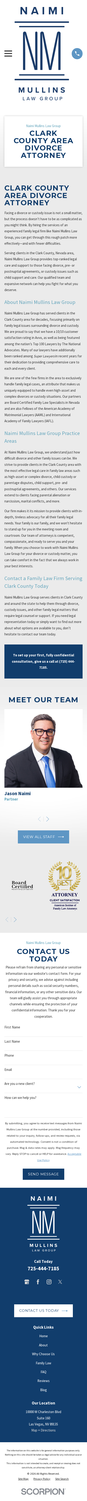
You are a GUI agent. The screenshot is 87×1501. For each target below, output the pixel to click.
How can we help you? (20, 1098)
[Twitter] (60, 1281)
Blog (43, 1390)
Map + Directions (43, 1430)
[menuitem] (23, 1478)
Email (8, 1070)
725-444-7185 (43, 1268)
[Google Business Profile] (26, 1281)
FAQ (43, 1372)
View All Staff (39, 837)
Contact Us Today (39, 1310)
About (43, 1345)
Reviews (43, 1381)
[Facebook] (37, 1281)
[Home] (42, 53)
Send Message (43, 1174)
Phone (9, 1055)
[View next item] (47, 819)
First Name (12, 1027)
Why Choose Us (43, 1354)
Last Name (12, 1041)
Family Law (43, 1363)
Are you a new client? (19, 1084)
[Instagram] (49, 1281)
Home (43, 1336)
